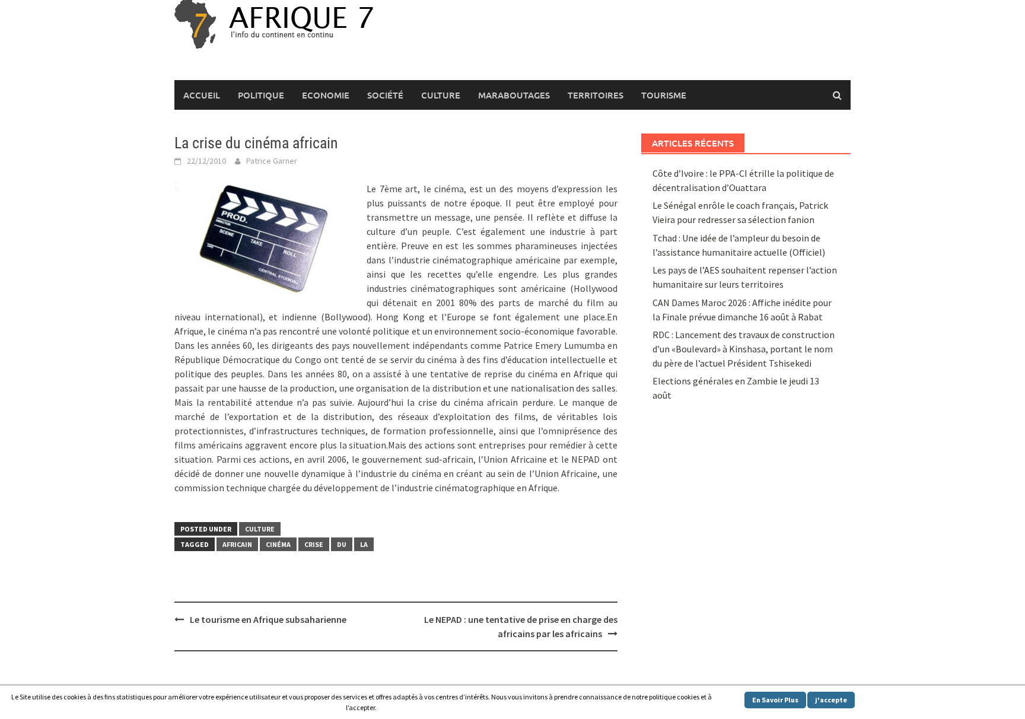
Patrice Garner (271, 160)
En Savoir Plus (775, 699)
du (341, 544)
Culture (440, 95)
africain (237, 544)
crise (313, 544)
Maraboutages (514, 95)
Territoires (595, 95)
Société (385, 95)
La (364, 544)
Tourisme (663, 95)
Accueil (201, 95)
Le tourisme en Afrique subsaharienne (268, 619)
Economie (325, 95)
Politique (261, 95)
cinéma (278, 544)
